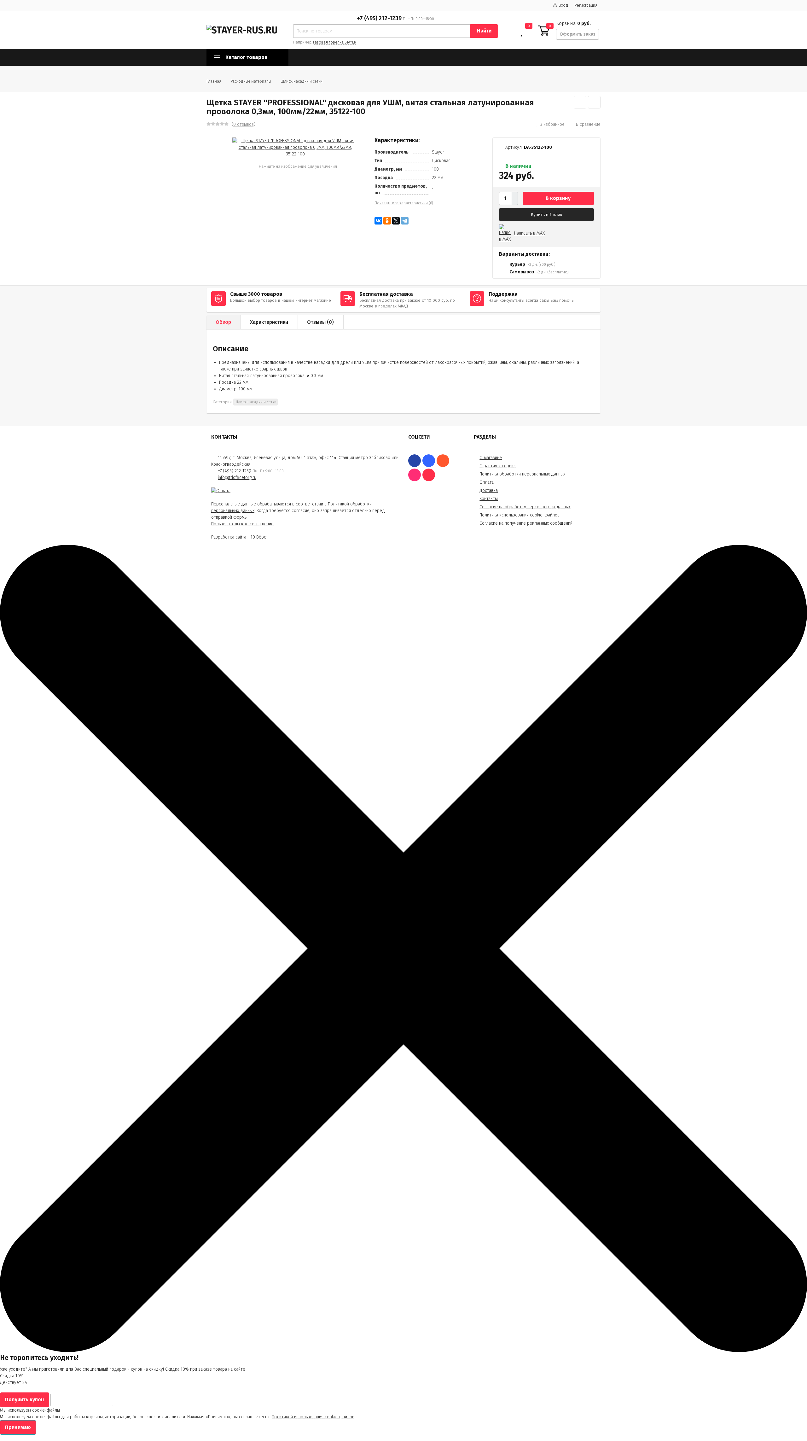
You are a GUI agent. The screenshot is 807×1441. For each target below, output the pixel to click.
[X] (396, 221)
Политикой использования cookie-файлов (313, 1417)
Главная (213, 81)
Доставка (488, 490)
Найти (484, 31)
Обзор (223, 322)
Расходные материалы (251, 81)
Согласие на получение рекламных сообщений (525, 523)
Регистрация (585, 5)
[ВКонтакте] (378, 221)
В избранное (552, 124)
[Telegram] (405, 221)
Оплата (486, 482)
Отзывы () (320, 322)
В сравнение (588, 124)
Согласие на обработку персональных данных (525, 507)
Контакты (488, 498)
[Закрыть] (403, 1350)
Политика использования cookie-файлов (519, 515)
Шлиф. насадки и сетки (301, 81)
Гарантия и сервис (497, 466)
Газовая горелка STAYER (334, 42)
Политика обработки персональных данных (522, 474)
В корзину (558, 198)
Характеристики (269, 322)
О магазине (490, 457)
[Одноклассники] (387, 221)
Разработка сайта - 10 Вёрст (239, 537)
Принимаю (18, 1427)
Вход (563, 5)
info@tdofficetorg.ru (237, 477)
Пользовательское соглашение (242, 524)
